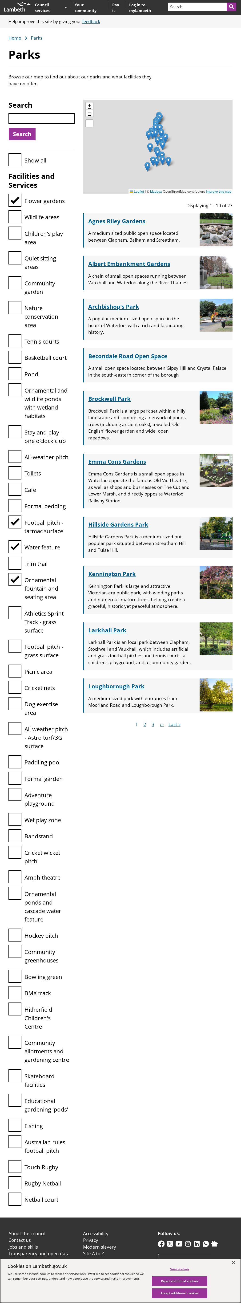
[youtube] (179, 1245)
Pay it (115, 7)
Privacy (90, 1240)
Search (20, 105)
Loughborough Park (116, 686)
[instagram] (188, 1245)
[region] (120, 1281)
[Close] (233, 1262)
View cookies (179, 1269)
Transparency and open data (39, 1253)
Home (14, 38)
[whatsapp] (205, 1245)
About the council (26, 1233)
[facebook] (161, 1245)
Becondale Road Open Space (127, 356)
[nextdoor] (214, 1245)
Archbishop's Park (113, 306)
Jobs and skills (23, 1247)
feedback (91, 21)
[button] (150, 148)
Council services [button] (49, 7)
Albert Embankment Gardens (129, 264)
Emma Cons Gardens (117, 461)
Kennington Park (112, 574)
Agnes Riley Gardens (116, 221)
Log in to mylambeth (140, 7)
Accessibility (95, 1233)
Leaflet (138, 191)
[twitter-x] (170, 1245)
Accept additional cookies (179, 1293)
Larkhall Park (107, 630)
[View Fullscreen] (89, 123)
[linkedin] (196, 1245)
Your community (85, 7)
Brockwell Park (109, 398)
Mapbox (156, 191)
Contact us (19, 1240)
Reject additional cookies (179, 1281)
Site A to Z (93, 1253)
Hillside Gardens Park (118, 524)
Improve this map (218, 191)
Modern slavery (99, 1247)
